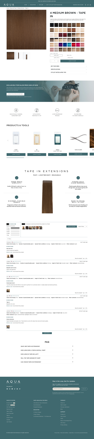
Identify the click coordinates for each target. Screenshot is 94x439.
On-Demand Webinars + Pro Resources (42, 416)
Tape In (8, 415)
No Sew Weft (9, 402)
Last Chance (9, 421)
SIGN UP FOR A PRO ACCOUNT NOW (15, 94)
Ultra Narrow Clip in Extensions (40, 402)
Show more (46, 333)
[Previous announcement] (3, 1)
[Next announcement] (91, 1)
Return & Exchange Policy (66, 420)
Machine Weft (10, 409)
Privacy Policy (72, 393)
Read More (52, 21)
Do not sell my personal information (81, 432)
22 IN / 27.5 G (56, 57)
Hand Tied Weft (10, 413)
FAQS (61, 418)
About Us (62, 402)
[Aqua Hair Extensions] (9, 5)
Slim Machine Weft (11, 407)
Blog (61, 409)
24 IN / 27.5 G (70, 57)
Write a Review (71, 226)
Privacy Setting (63, 424)
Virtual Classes (37, 414)
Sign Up (84, 388)
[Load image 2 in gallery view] (18, 55)
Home (8, 8)
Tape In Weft (9, 411)
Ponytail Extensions (38, 407)
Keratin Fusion (10, 417)
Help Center (63, 416)
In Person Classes (37, 412)
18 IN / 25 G (69, 55)
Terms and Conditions (64, 432)
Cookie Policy (71, 432)
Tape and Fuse (13, 8)
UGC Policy (62, 422)
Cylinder (8, 419)
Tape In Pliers (78, 149)
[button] (27, 5)
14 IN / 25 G (56, 55)
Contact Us (62, 414)
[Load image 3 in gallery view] (26, 55)
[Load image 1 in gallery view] (10, 55)
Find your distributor (64, 407)
